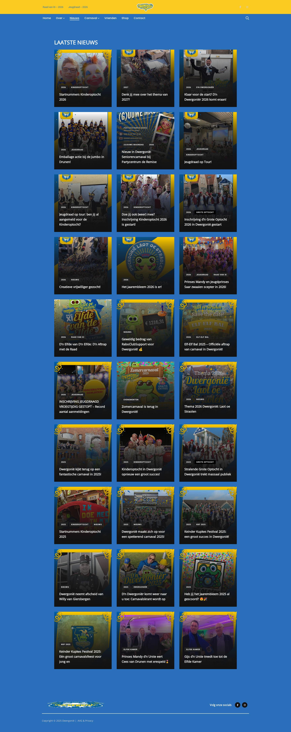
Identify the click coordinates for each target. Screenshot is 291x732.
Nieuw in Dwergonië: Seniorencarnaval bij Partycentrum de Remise (139, 157)
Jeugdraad (77, 150)
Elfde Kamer (130, 649)
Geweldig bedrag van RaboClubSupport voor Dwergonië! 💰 (138, 344)
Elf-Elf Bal (202, 337)
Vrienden (110, 18)
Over (59, 18)
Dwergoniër (140, 587)
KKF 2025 (201, 524)
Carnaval (90, 18)
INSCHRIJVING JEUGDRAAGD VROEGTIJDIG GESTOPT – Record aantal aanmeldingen (82, 407)
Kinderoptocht (80, 87)
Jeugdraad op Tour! (198, 162)
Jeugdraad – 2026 (78, 7)
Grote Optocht (205, 212)
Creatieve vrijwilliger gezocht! (80, 287)
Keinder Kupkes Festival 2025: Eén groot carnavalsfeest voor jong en (80, 656)
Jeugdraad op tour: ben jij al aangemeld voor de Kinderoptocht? (79, 219)
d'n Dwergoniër (205, 87)
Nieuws (74, 18)
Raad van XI (220, 275)
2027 (126, 87)
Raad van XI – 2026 (53, 7)
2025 (63, 462)
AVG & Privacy (85, 720)
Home (47, 18)
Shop (125, 18)
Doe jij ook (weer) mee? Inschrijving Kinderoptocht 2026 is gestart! (144, 219)
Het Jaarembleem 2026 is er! (142, 287)
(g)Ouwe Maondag (134, 145)
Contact (139, 18)
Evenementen (131, 400)
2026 (63, 87)
